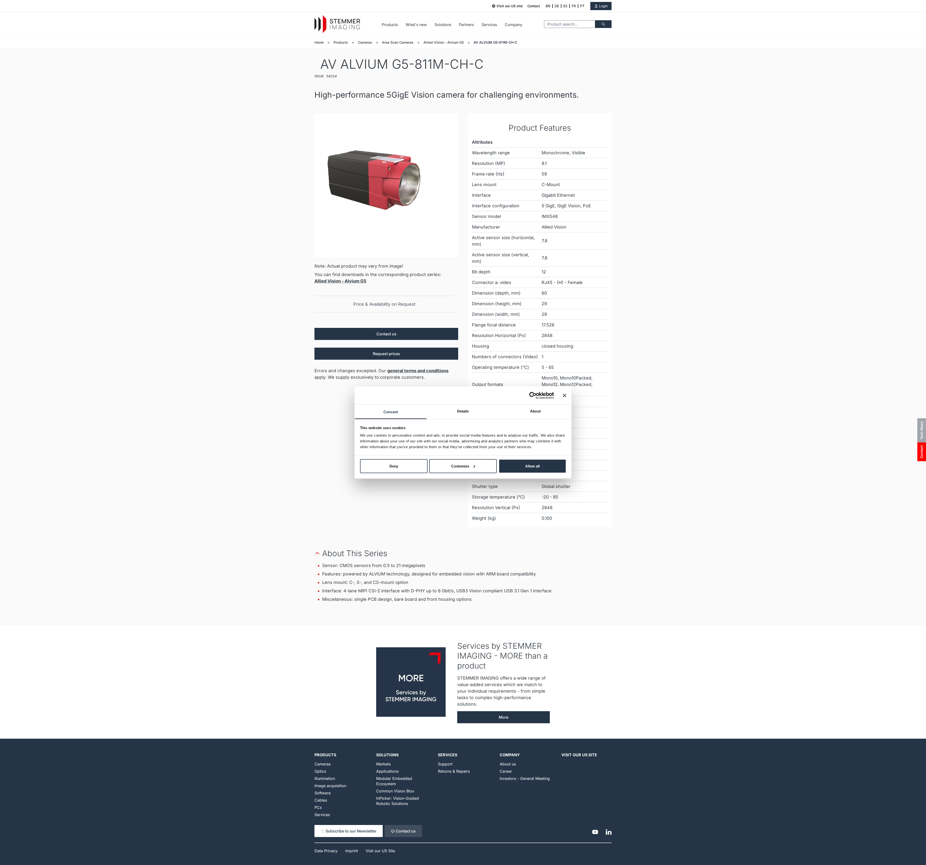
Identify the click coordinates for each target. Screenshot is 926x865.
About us (508, 764)
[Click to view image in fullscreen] (386, 185)
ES (565, 6)
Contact (533, 6)
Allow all (532, 466)
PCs (318, 807)
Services (489, 24)
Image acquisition (330, 785)
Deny (393, 466)
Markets (383, 764)
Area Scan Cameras (398, 42)
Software (322, 793)
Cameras (365, 42)
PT (582, 6)
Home (319, 42)
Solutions (443, 24)
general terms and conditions (418, 370)
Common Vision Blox (395, 791)
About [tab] (535, 411)
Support (445, 764)
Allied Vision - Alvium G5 (443, 42)
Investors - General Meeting (525, 778)
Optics (320, 771)
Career (506, 771)
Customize (460, 466)
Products (390, 24)
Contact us (386, 333)
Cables (320, 800)
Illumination (324, 778)
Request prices (386, 353)
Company (513, 24)
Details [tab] (463, 411)
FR (574, 6)
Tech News (921, 430)
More (503, 717)
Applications (387, 771)
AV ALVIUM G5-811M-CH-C (495, 42)
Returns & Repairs (454, 771)
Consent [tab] (390, 412)
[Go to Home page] (337, 24)
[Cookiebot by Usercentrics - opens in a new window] (533, 395)
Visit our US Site (579, 754)
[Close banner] (564, 395)
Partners (466, 24)
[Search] (603, 24)
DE (557, 6)
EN (548, 6)
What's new (416, 24)
